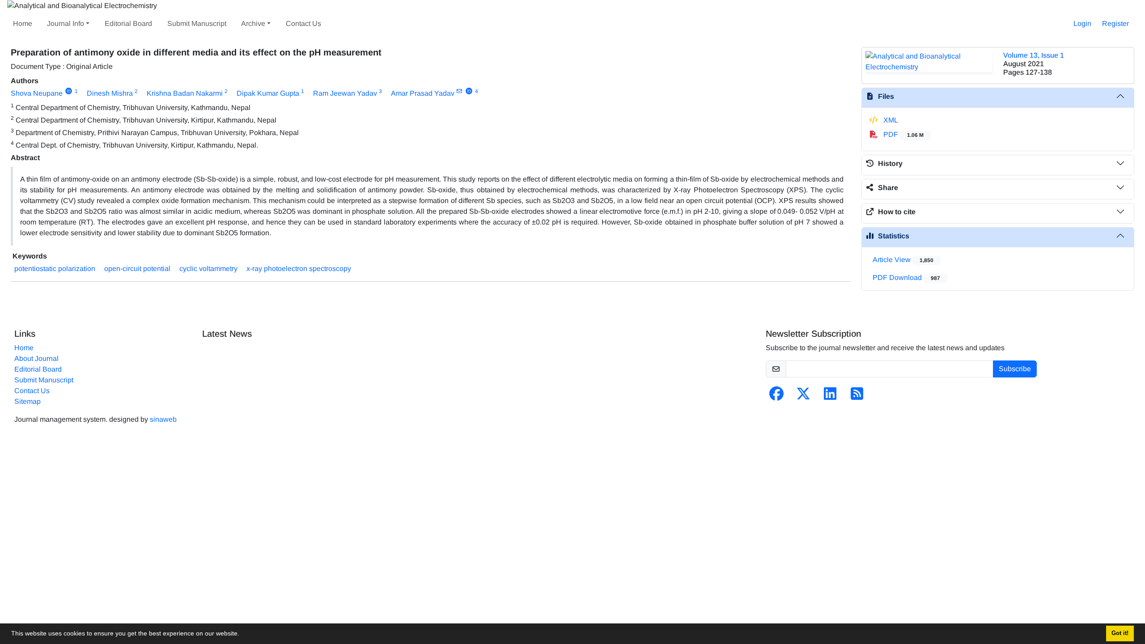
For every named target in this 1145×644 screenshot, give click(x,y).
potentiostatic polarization (54, 268)
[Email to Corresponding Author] (459, 91)
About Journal (36, 358)
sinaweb (163, 419)
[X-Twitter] (803, 396)
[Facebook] (776, 396)
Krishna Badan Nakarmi (185, 93)
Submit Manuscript (196, 23)
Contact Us (303, 23)
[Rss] (857, 396)
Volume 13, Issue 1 (1033, 55)
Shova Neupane (37, 93)
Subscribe (1015, 369)
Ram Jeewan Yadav (345, 93)
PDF (903, 134)
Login (1082, 23)
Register (1115, 23)
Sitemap (27, 401)
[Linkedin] (830, 396)
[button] (242, 634)
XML (890, 120)
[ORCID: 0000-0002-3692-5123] (68, 91)
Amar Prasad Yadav (422, 93)
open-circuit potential (137, 268)
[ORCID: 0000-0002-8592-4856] (469, 91)
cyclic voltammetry (208, 268)
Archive (253, 23)
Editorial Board (128, 23)
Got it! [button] (1119, 633)
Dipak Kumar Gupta (268, 93)
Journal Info (65, 23)
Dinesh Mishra (110, 93)
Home (22, 23)
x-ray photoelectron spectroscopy (298, 268)
